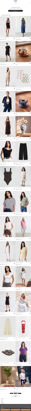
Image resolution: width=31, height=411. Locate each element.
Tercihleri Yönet (5, 409)
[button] (14, 36)
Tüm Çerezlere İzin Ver (25, 409)
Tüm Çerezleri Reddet (15, 409)
